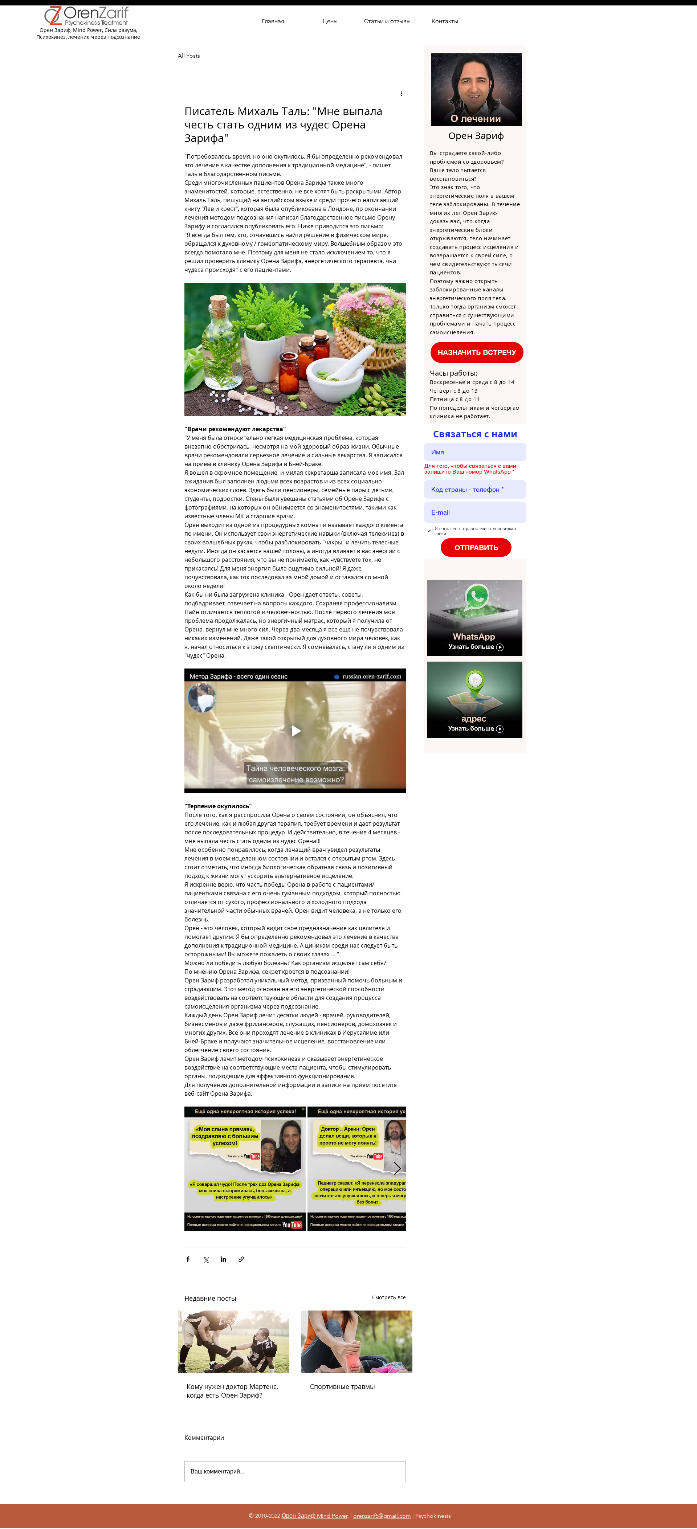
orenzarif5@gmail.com (382, 1515)
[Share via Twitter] (205, 1259)
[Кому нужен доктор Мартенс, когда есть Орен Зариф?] (233, 1342)
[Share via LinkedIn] (223, 1259)
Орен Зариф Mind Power (314, 1515)
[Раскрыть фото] (245, 1169)
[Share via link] (241, 1259)
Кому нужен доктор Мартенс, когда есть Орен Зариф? (232, 1390)
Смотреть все (389, 1297)
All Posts (189, 55)
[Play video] (295, 731)
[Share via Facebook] (187, 1259)
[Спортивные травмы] (356, 1342)
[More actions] (401, 93)
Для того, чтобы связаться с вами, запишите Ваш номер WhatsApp (471, 469)
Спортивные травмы (342, 1386)
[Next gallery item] (397, 1169)
